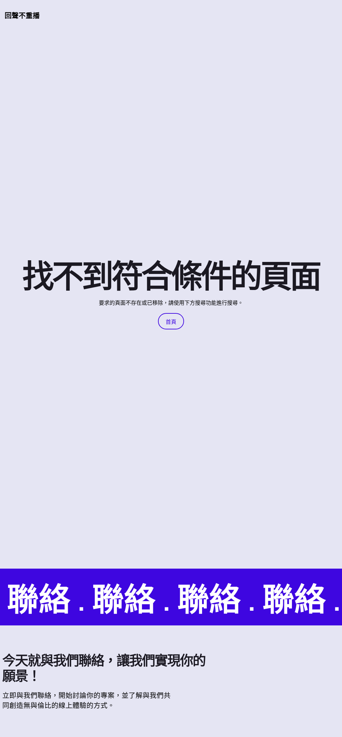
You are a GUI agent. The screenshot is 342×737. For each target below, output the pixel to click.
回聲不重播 (22, 15)
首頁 (171, 321)
